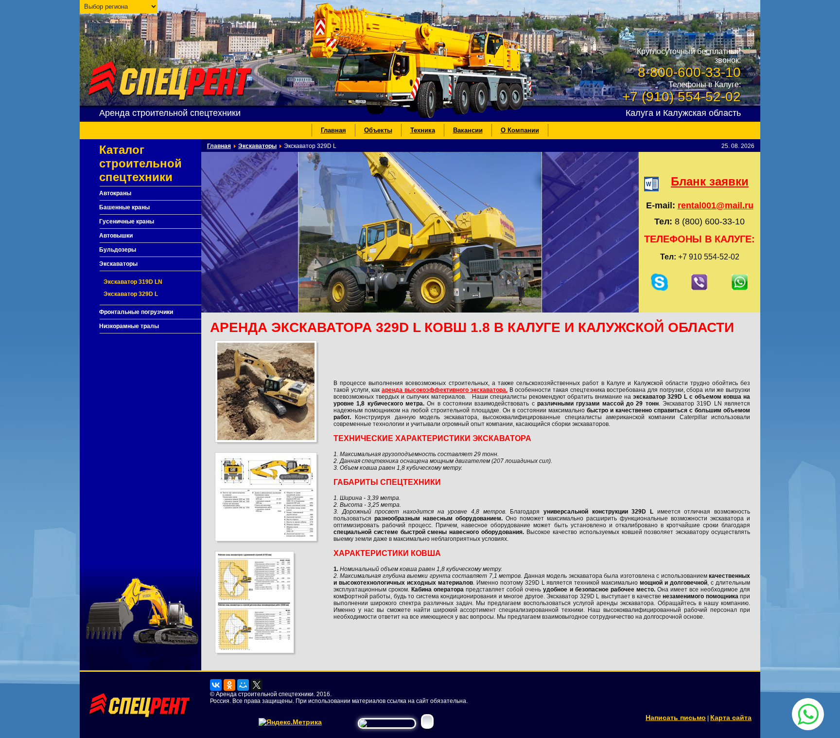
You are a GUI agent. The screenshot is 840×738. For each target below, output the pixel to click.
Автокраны (115, 193)
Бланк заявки (710, 181)
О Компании (520, 130)
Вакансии (468, 130)
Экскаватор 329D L (131, 294)
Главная (333, 130)
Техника (422, 130)
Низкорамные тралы (129, 326)
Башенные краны (124, 207)
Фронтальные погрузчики (136, 312)
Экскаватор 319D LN (133, 281)
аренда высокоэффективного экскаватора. (445, 390)
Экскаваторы (118, 263)
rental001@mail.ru (715, 205)
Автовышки (116, 235)
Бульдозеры (117, 249)
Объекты (378, 130)
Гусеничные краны (126, 221)
